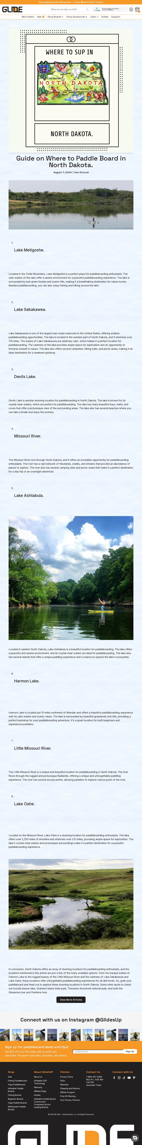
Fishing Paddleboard (17, 1080)
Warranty (38, 1087)
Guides (37, 1095)
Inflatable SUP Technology (40, 1082)
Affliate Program (67, 1092)
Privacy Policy (66, 1077)
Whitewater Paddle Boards (17, 1108)
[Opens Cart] (137, 9)
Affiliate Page (40, 1091)
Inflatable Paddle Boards (16, 1089)
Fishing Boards (14, 1095)
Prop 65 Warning (68, 1096)
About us (38, 1077)
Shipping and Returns (70, 1088)
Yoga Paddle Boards (17, 1103)
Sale (10, 1077)
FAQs (62, 1080)
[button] (135, 1138)
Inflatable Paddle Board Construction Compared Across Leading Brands (45, 1103)
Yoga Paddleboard (16, 1084)
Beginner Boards (15, 1099)
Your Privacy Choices (70, 1100)
